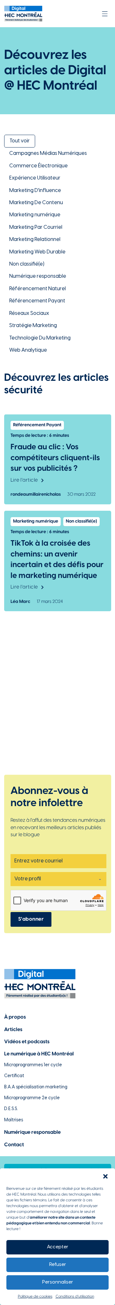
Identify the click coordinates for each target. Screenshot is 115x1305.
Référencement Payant (37, 301)
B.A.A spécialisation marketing (35, 1087)
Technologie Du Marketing (40, 338)
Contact (14, 1145)
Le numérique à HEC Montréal (39, 1054)
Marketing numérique (34, 215)
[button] (105, 1176)
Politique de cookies (35, 1296)
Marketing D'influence (35, 190)
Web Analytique (28, 350)
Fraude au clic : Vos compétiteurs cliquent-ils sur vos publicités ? (55, 458)
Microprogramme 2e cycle (32, 1098)
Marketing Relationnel (34, 239)
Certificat (14, 1076)
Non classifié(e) (26, 264)
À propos (15, 1017)
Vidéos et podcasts (27, 1042)
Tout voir (20, 141)
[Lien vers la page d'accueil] (23, 13)
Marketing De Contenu (36, 202)
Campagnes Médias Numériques (48, 153)
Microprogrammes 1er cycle (33, 1065)
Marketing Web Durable (37, 252)
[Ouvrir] (104, 13)
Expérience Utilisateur (34, 178)
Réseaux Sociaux (29, 313)
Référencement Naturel (37, 289)
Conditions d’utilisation (75, 1296)
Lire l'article (24, 480)
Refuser (57, 1264)
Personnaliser (57, 1282)
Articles (13, 1029)
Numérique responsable (37, 276)
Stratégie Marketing (33, 325)
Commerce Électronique (38, 166)
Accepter (57, 1247)
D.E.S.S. (11, 1109)
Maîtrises (13, 1120)
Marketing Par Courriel (35, 227)
